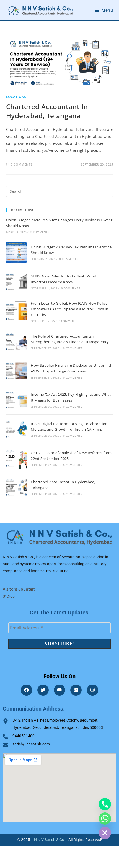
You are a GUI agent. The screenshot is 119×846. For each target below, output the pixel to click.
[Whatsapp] (105, 818)
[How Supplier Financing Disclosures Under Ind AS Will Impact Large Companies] (16, 371)
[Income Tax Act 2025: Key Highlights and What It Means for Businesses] (16, 400)
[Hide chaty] (105, 833)
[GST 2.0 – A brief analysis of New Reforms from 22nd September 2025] (16, 458)
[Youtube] (59, 690)
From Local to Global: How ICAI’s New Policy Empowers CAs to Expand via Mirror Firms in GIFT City (69, 309)
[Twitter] (43, 690)
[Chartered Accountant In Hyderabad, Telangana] (16, 487)
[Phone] (105, 804)
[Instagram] (92, 690)
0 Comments (21, 164)
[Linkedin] (76, 690)
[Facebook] (26, 690)
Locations (16, 96)
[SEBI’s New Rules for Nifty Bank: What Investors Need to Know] (16, 281)
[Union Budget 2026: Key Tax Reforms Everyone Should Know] (16, 252)
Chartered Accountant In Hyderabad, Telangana (47, 111)
